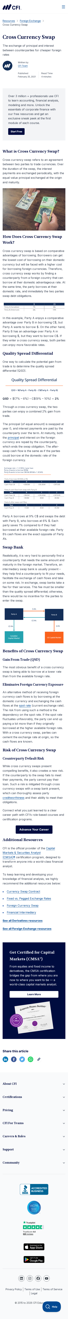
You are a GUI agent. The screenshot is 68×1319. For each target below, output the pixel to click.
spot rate (25, 705)
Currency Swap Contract (23, 891)
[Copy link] (39, 1061)
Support (8, 1149)
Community (11, 1162)
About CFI (10, 1084)
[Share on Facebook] (14, 1061)
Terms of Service (52, 1289)
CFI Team (23, 65)
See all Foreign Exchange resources (27, 928)
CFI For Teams (13, 1123)
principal (13, 437)
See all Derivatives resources (23, 920)
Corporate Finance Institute (12, 7)
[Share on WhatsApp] (30, 1061)
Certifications (12, 1097)
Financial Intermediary (21, 912)
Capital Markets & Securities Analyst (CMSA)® (29, 852)
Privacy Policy (14, 1289)
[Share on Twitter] (22, 1061)
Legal (34, 1293)
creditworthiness (13, 797)
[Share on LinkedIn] (5, 1061)
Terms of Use (32, 1289)
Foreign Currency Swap (23, 905)
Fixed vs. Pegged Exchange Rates (29, 898)
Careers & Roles (14, 1136)
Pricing (8, 1110)
